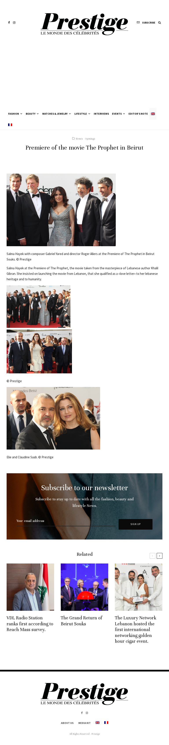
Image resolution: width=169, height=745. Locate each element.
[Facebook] (9, 22)
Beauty (30, 113)
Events (117, 113)
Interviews (101, 113)
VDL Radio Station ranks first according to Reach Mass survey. (30, 623)
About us (67, 723)
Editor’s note (138, 113)
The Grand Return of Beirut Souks (81, 620)
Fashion (13, 113)
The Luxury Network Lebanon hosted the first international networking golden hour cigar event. (135, 629)
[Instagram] (14, 22)
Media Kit (84, 723)
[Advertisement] (84, 75)
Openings (90, 138)
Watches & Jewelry (55, 113)
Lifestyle (80, 113)
